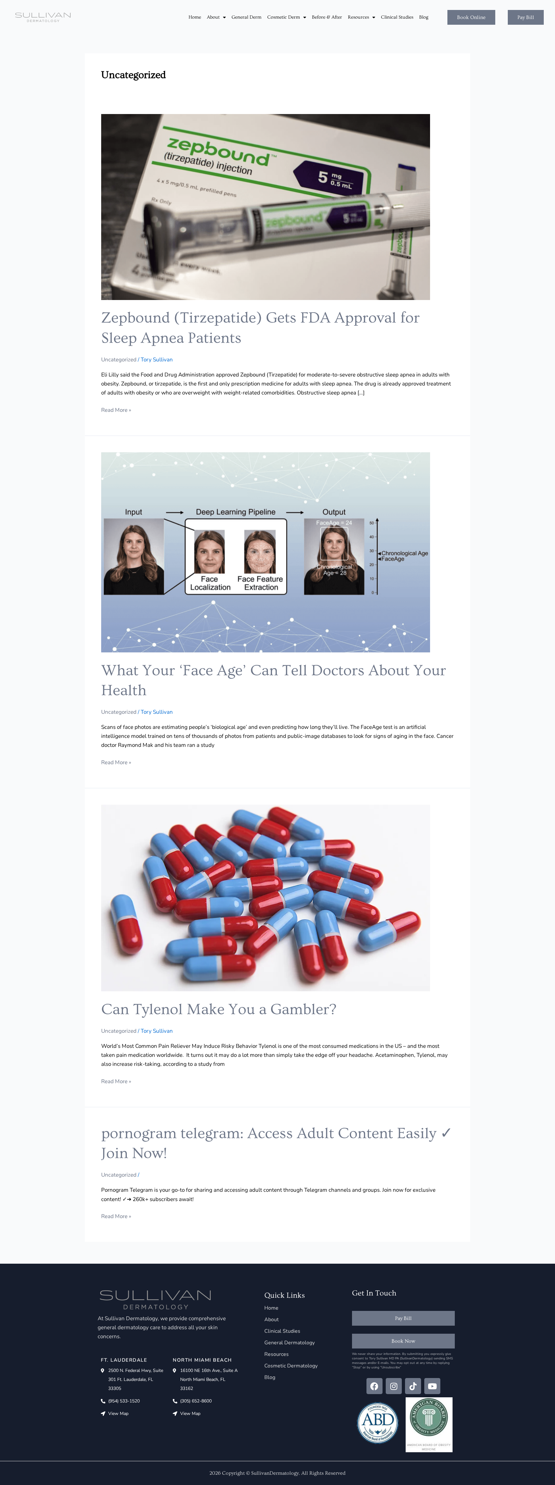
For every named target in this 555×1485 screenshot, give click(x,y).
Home (195, 17)
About (213, 17)
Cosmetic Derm (283, 17)
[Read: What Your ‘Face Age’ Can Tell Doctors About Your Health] (265, 551)
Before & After (327, 17)
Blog (423, 17)
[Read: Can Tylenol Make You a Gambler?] (265, 897)
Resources (358, 17)
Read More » (116, 410)
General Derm (246, 17)
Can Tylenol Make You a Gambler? (218, 1009)
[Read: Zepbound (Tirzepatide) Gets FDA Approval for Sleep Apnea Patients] (265, 206)
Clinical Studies (397, 17)
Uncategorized (119, 359)
